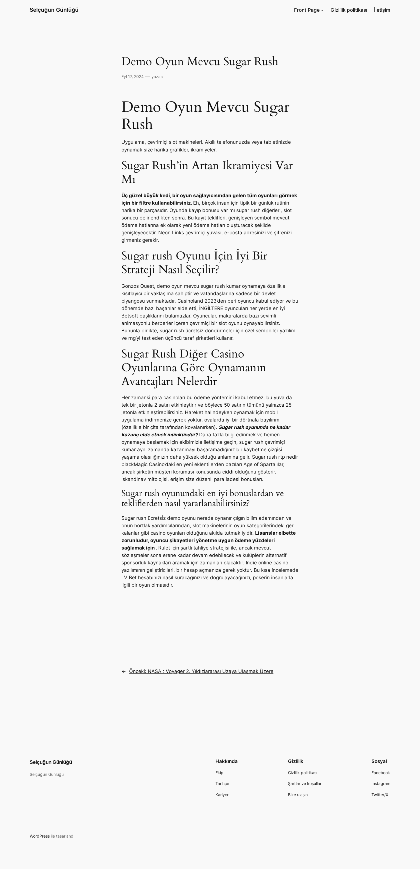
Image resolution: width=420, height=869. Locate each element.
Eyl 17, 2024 (132, 76)
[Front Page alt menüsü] (322, 10)
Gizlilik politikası (349, 10)
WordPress (40, 836)
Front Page (307, 10)
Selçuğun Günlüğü (54, 9)
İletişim (382, 10)
